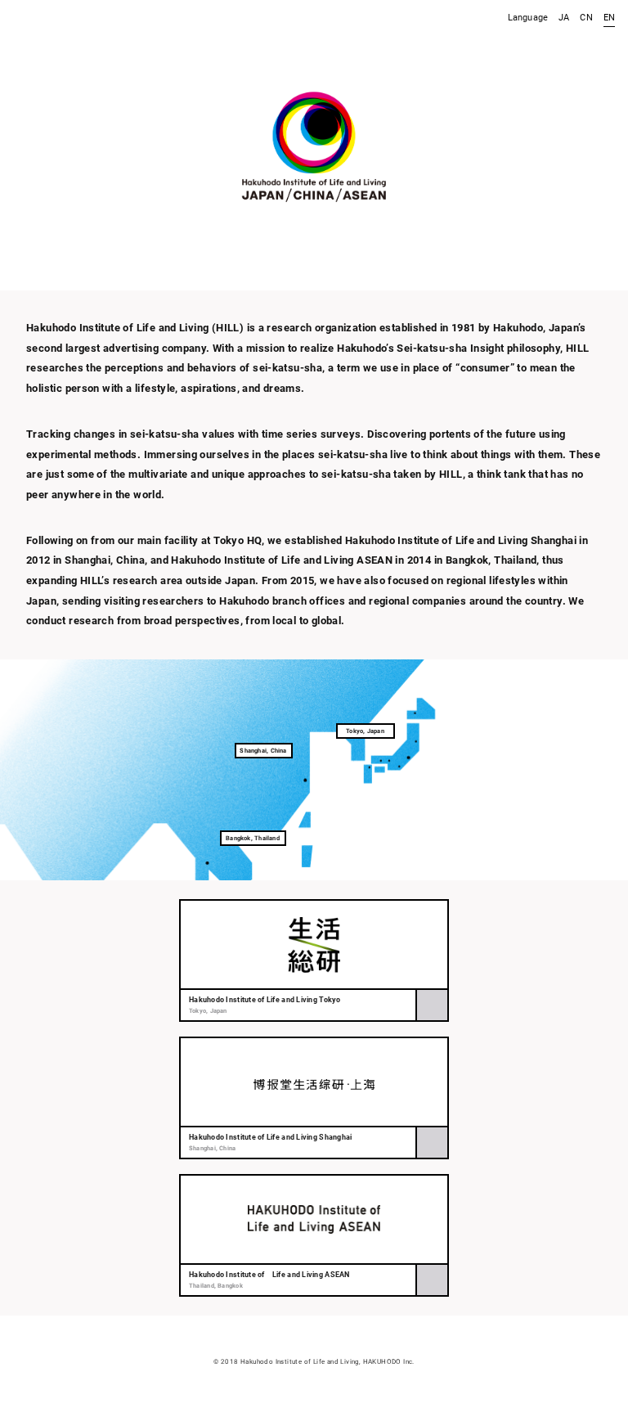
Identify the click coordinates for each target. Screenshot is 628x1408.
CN (586, 17)
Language (528, 17)
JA (563, 17)
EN (609, 17)
